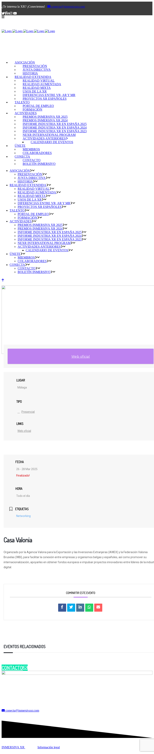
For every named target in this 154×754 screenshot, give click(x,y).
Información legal (48, 747)
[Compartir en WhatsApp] (89, 608)
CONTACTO (12, 668)
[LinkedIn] (80, 608)
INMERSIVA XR (13, 747)
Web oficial (80, 357)
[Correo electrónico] (98, 608)
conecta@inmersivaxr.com (68, 6)
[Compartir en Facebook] (62, 608)
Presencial (28, 411)
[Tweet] (71, 608)
